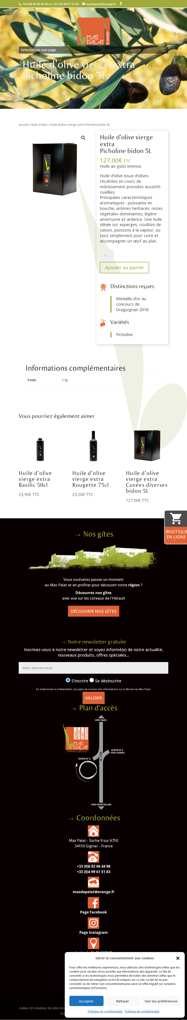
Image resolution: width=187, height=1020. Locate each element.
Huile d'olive (39, 125)
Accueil (23, 125)
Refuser (122, 1001)
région (134, 584)
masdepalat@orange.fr (93, 891)
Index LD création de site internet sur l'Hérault (56, 1008)
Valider (93, 698)
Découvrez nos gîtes (93, 592)
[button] (178, 958)
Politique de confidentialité (105, 1011)
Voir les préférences (161, 1001)
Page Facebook (93, 912)
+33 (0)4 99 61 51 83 (93, 871)
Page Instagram (93, 932)
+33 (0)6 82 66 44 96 (93, 866)
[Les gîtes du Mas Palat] (93, 568)
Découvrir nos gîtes (94, 611)
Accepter (86, 1001)
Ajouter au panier (124, 267)
